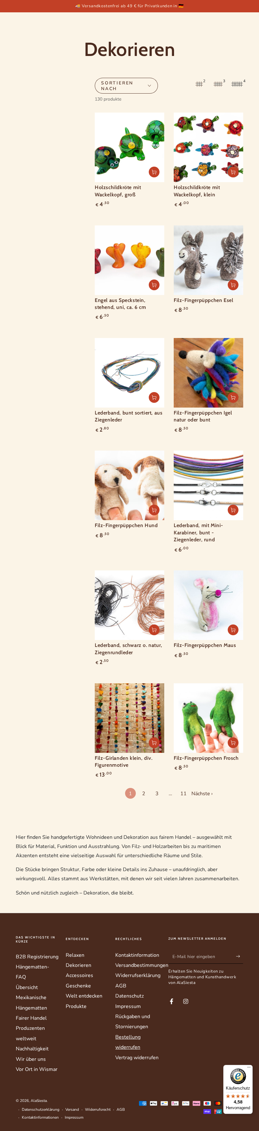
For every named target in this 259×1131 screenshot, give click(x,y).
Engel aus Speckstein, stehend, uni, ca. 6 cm (120, 303)
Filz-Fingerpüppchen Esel (203, 300)
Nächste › (202, 793)
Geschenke (78, 985)
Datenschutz (129, 996)
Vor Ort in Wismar (36, 1069)
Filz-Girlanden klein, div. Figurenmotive (124, 761)
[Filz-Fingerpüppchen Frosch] (208, 718)
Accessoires (79, 975)
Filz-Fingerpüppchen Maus (205, 645)
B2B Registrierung (37, 956)
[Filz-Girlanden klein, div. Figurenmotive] (129, 718)
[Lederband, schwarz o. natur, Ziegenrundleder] (129, 605)
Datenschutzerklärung (40, 1109)
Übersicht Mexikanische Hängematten (31, 997)
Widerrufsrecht (98, 1109)
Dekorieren (78, 965)
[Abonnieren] (239, 956)
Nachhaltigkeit (32, 1048)
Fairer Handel (31, 1018)
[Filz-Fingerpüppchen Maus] (208, 605)
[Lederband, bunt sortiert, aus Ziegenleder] (129, 373)
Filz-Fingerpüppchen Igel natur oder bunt (203, 416)
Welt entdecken (84, 996)
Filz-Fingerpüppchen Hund (126, 525)
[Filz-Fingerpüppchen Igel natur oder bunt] (208, 373)
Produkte (76, 1006)
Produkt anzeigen (154, 172)
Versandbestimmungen (141, 965)
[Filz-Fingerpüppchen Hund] (129, 485)
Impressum (128, 1006)
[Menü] (249, 1069)
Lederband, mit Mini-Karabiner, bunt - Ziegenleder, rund (198, 532)
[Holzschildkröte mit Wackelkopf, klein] (208, 147)
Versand (72, 1109)
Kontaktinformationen (40, 1117)
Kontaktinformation (137, 955)
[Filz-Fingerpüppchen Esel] (208, 260)
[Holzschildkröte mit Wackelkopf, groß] (129, 147)
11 (183, 793)
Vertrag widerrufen (137, 1057)
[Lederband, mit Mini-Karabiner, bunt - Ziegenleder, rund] (208, 485)
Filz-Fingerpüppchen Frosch (206, 758)
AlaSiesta (39, 1100)
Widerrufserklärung (137, 975)
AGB (120, 985)
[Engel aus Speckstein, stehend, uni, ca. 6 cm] (129, 260)
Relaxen (75, 955)
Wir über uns (31, 1059)
